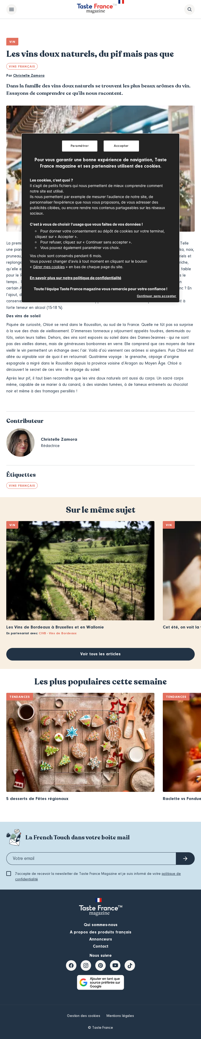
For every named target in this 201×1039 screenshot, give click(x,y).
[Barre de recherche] (189, 9)
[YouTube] (115, 965)
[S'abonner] (185, 858)
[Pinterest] (100, 965)
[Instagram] (86, 965)
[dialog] (100, 218)
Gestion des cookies (83, 1016)
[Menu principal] (11, 9)
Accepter (121, 146)
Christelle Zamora (28, 76)
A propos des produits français (100, 932)
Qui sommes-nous (101, 924)
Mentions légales (120, 1016)
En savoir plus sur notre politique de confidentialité (75, 278)
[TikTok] (130, 965)
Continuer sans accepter (156, 296)
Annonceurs (100, 939)
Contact (100, 946)
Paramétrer (80, 146)
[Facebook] (71, 965)
